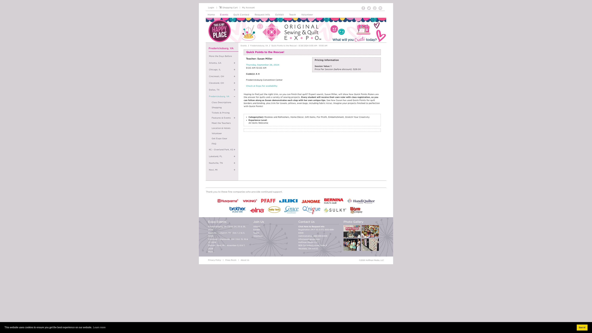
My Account (248, 7)
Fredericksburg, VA (219, 96)
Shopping (217, 107)
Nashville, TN (216, 163)
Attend (256, 226)
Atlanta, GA (215, 63)
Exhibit (256, 229)
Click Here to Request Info (311, 226)
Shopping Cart (230, 7)
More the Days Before (220, 56)
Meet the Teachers (221, 123)
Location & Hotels (221, 128)
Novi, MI (213, 170)
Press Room (230, 260)
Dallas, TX (214, 90)
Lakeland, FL (215, 156)
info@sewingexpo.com (309, 239)
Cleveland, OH (216, 83)
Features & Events (221, 118)
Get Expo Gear (219, 138)
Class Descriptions (221, 102)
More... (211, 252)
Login (211, 7)
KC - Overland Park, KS (221, 149)
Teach (256, 233)
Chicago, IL (215, 69)
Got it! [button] (582, 327)
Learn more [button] (99, 327)
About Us (245, 260)
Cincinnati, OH (216, 76)
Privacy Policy (214, 260)
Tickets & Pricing (221, 113)
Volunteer (217, 133)
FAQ (214, 144)
